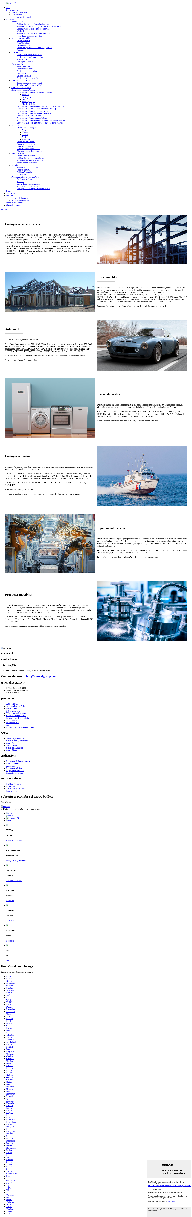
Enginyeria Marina (14, 768)
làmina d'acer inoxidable (27, 163)
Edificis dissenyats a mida (27, 78)
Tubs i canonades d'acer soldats (29, 83)
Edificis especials (24, 76)
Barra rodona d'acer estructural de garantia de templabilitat (41, 106)
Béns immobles (12, 763)
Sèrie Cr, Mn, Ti (28, 102)
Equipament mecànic (15, 770)
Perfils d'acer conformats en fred (30, 57)
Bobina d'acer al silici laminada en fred (33, 29)
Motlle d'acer (22, 31)
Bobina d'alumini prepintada (28, 172)
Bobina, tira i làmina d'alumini (29, 167)
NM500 (25, 137)
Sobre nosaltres (12, 10)
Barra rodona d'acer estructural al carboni (34, 118)
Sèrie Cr (25, 94)
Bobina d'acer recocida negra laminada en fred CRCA (39, 26)
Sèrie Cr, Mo (27, 97)
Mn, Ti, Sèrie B (28, 104)
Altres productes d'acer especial (30, 151)
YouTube (10, 921)
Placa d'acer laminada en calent (29, 36)
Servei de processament (16, 738)
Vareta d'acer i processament (28, 186)
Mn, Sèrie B (27, 99)
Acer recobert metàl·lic (20, 38)
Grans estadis (22, 73)
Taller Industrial (23, 66)
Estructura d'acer (18, 64)
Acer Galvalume (23, 43)
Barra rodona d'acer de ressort (29, 116)
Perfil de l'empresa (19, 12)
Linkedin (10, 900)
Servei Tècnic (12, 745)
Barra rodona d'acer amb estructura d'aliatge (35, 92)
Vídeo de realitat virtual (21, 17)
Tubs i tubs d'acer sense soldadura (31, 85)
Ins (7, 961)
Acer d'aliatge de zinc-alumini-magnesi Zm (34, 47)
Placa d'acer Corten (25, 146)
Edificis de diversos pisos (27, 71)
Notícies (9, 196)
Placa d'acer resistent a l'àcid (28, 149)
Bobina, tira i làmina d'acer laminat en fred (34, 24)
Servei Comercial (13, 743)
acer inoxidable (17, 153)
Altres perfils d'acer (25, 62)
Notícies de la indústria (20, 200)
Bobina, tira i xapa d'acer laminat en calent (34, 33)
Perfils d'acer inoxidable (26, 156)
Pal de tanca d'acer (24, 179)
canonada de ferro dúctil (21, 87)
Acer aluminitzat (23, 45)
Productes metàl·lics (14, 773)
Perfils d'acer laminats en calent (29, 55)
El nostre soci (17, 15)
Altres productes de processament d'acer (33, 188)
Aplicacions (11, 193)
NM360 (25, 130)
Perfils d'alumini (23, 174)
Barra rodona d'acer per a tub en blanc (32, 111)
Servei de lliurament (14, 748)
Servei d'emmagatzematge (17, 741)
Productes (10, 19)
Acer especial (17, 125)
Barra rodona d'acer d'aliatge (23, 90)
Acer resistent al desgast (26, 127)
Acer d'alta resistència (26, 141)
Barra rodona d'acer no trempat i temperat (34, 113)
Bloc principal (12, 791)
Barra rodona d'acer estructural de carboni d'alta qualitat (39, 123)
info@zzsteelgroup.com (41, 676)
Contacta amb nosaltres (15, 205)
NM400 (25, 132)
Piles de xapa (22, 59)
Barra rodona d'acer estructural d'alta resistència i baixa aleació (42, 120)
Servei (8, 191)
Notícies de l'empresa (20, 198)
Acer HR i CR (17, 22)
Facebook (10, 941)
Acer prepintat (22, 50)
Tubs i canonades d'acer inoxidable (31, 160)
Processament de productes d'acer (25, 177)
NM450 (25, 134)
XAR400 (26, 139)
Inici (8, 8)
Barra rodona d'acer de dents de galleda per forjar (37, 109)
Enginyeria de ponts (25, 69)
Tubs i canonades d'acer (21, 80)
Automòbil (10, 766)
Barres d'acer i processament (28, 184)
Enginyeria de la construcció (18, 761)
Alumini (14, 165)
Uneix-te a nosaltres (14, 203)
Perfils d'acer (16, 52)
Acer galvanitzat (23, 40)
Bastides (20, 181)
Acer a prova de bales (26, 144)
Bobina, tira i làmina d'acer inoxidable (32, 158)
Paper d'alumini (23, 170)
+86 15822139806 (14, 840)
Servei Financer (12, 750)
